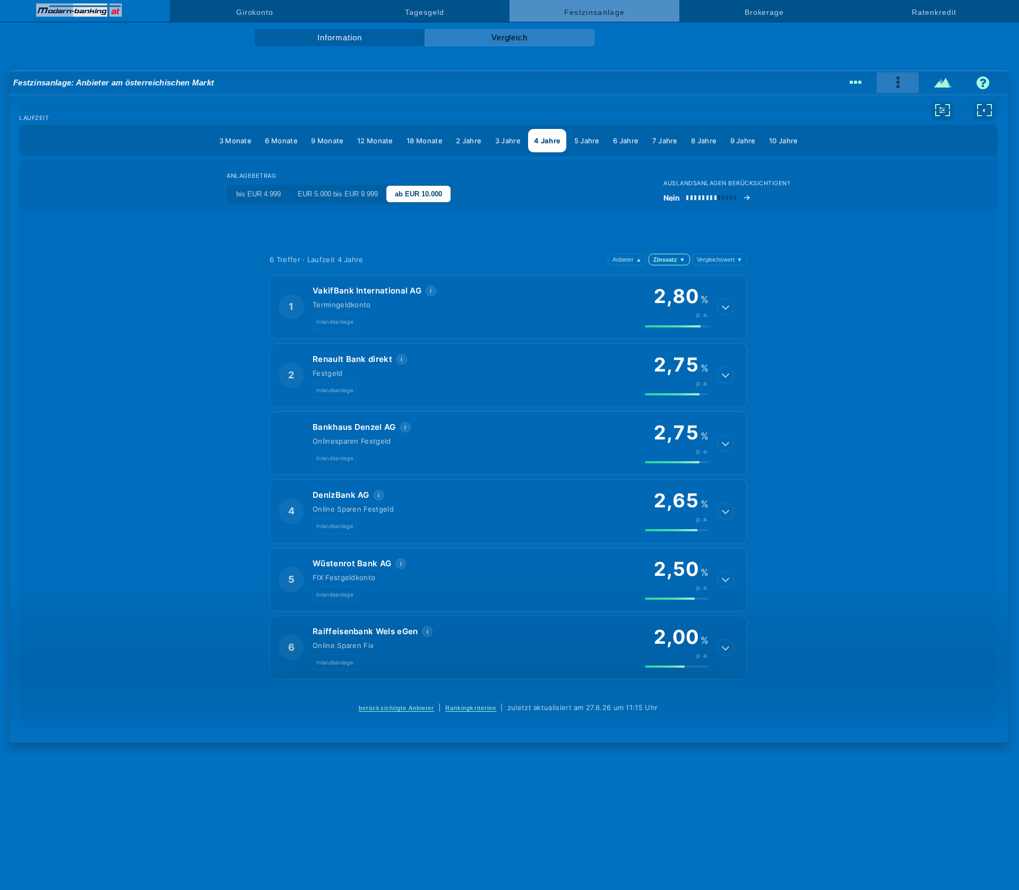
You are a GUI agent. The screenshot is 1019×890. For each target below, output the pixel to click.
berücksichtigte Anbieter (397, 708)
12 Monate (375, 140)
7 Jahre (665, 140)
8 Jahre (703, 140)
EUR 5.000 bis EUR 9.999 (338, 194)
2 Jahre (468, 140)
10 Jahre (783, 140)
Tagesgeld (424, 12)
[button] (508, 306)
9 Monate (327, 140)
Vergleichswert (719, 259)
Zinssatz (669, 259)
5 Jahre (587, 140)
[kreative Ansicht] (943, 82)
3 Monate (235, 140)
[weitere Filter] (943, 109)
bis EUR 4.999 (258, 194)
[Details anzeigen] (725, 306)
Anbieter (627, 259)
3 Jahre (508, 140)
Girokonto (254, 12)
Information (339, 37)
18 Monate (425, 140)
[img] (677, 326)
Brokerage (764, 12)
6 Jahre (625, 140)
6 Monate (281, 140)
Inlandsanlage (334, 321)
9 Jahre (743, 140)
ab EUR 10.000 (418, 194)
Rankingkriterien (471, 708)
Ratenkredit (934, 12)
